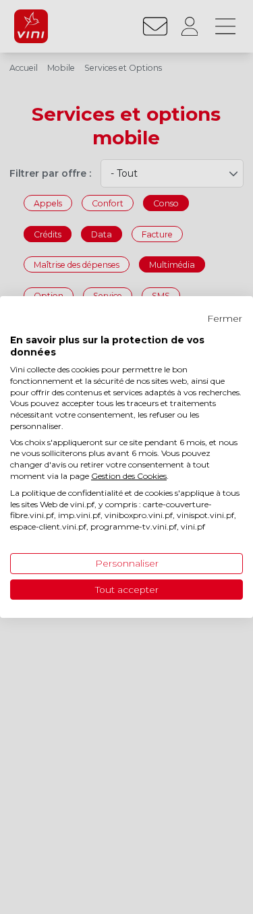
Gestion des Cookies (129, 476)
